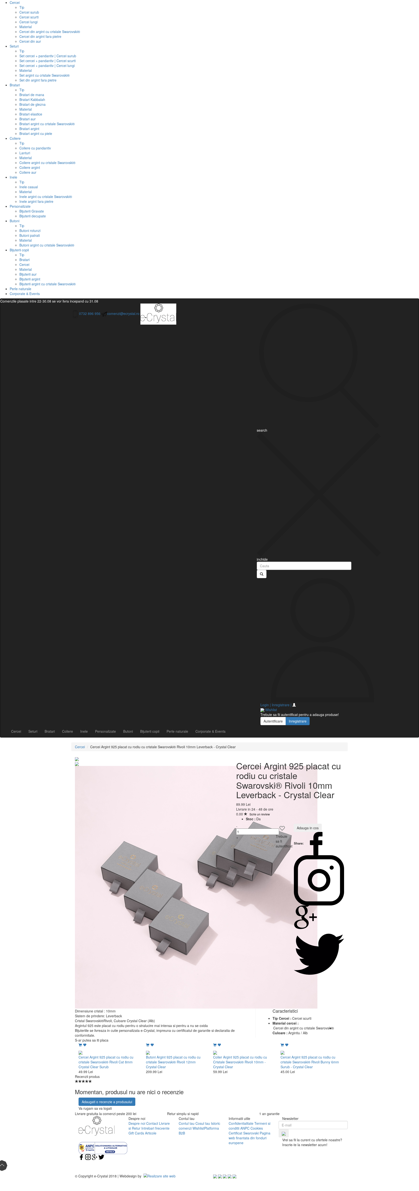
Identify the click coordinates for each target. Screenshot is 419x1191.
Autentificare (273, 721)
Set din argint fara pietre (37, 80)
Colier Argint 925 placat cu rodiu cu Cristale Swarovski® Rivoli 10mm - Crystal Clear (240, 1062)
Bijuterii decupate (32, 216)
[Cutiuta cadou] (196, 886)
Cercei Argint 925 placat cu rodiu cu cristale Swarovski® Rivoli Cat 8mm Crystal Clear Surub (106, 1062)
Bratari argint (29, 128)
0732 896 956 (89, 313)
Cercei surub (29, 12)
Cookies (256, 1128)
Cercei (15, 2)
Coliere (15, 138)
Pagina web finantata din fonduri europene (249, 1138)
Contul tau (186, 1123)
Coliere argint (29, 167)
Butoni (14, 220)
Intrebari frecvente (155, 1128)
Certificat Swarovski (244, 1133)
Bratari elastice (30, 114)
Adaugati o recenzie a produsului (107, 1101)
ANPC (245, 1128)
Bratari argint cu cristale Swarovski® (47, 123)
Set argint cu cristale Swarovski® (44, 75)
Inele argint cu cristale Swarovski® (45, 196)
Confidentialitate (241, 1123)
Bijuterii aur (28, 274)
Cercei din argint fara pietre (40, 36)
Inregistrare (297, 721)
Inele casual (28, 186)
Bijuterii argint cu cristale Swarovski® (47, 283)
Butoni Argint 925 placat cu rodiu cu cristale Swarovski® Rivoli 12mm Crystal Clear (173, 1062)
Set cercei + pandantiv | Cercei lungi (47, 65)
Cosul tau (202, 1123)
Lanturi (24, 152)
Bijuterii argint (29, 279)
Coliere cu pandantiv (35, 148)
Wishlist (198, 1128)
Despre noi (137, 1123)
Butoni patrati (29, 235)
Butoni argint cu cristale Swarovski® (46, 245)
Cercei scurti (29, 17)
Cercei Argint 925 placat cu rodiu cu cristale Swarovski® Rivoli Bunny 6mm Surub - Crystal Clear (310, 1062)
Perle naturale (20, 288)
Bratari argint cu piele (35, 133)
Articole (150, 1133)
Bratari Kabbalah (32, 99)
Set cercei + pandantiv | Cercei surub (47, 55)
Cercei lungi (28, 21)
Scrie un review (260, 814)
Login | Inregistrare (275, 704)
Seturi (14, 46)
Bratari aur (27, 118)
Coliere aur (27, 172)
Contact (152, 1123)
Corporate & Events (25, 293)
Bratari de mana (31, 94)
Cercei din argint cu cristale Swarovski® (49, 31)
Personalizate (20, 206)
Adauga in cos (308, 827)
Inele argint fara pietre (36, 201)
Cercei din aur (30, 41)
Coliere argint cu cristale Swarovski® (47, 162)
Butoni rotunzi (29, 230)
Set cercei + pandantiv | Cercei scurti (47, 60)
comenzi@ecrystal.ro (123, 313)
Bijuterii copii (19, 249)
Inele (13, 177)
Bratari (15, 84)
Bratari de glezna (32, 104)
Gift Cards (136, 1133)
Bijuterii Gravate (31, 211)
